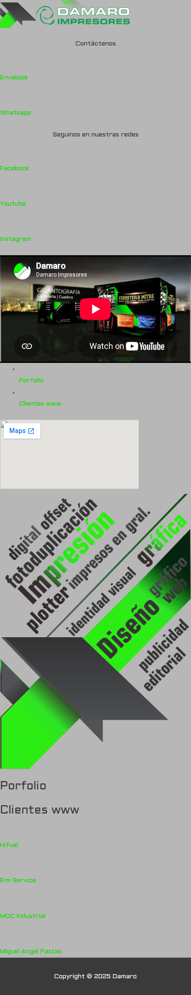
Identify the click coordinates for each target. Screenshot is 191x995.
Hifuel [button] (9, 845)
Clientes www (40, 404)
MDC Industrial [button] (22, 916)
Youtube (13, 204)
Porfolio (31, 381)
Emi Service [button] (18, 881)
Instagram (15, 239)
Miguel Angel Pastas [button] (31, 952)
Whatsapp (15, 113)
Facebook (14, 169)
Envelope (14, 78)
